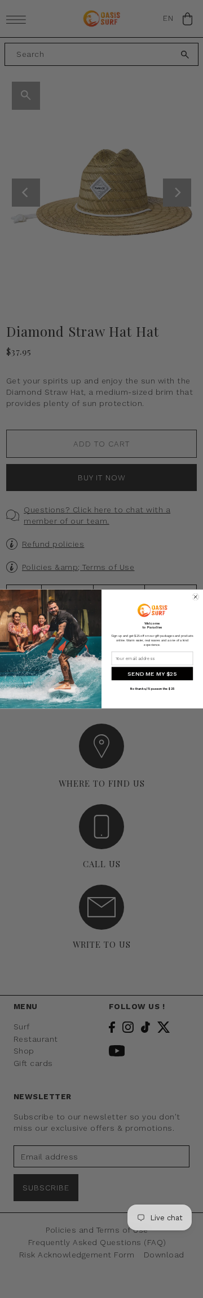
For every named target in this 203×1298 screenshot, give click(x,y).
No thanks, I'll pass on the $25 (152, 689)
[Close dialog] (196, 597)
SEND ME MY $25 (151, 673)
